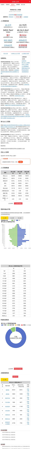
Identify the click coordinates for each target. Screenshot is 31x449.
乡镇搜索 (18, 4)
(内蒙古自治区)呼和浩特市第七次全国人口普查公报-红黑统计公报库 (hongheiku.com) (15, 125)
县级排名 (13, 4)
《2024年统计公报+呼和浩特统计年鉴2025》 (15, 85)
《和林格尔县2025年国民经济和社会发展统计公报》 (10, 71)
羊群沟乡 (7, 414)
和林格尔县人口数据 (15, 9)
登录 (20, 162)
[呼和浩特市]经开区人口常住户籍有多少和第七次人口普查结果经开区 (16, 446)
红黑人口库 (15, 2)
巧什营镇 (7, 402)
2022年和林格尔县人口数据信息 (8, 439)
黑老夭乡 (7, 419)
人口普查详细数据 (18, 203)
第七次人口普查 (26, 62)
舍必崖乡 (7, 406)
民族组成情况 (25, 70)
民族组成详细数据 (18, 368)
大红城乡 (7, 410)
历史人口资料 (25, 64)
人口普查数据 (25, 66)
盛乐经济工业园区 (7, 423)
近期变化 (24, 61)
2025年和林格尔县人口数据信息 (8, 432)
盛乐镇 (7, 394)
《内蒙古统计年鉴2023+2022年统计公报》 (14, 105)
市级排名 (7, 4)
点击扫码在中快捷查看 (15, 14)
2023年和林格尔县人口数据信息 (8, 437)
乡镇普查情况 (25, 71)
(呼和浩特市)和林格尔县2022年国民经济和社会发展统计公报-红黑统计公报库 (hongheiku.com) (15, 116)
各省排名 (2, 4)
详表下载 (28, 389)
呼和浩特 (11, 17)
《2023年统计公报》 (19, 95)
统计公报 (23, 4)
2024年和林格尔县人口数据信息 (8, 434)
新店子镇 (7, 398)
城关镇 (7, 390)
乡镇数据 (25, 17)
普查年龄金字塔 (26, 68)
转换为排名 (15, 376)
